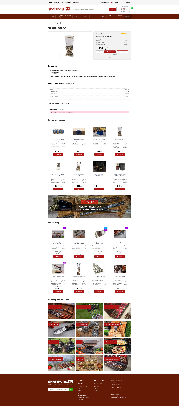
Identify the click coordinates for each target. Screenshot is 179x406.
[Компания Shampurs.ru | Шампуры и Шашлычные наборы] (48, 23)
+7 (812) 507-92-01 (124, 11)
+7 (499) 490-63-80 (124, 10)
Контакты (76, 2)
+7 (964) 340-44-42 (124, 8)
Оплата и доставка (54, 2)
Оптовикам (68, 2)
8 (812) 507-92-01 (120, 396)
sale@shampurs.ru (115, 382)
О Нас (62, 2)
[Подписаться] (71, 389)
